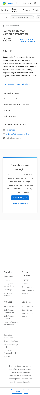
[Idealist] (8, 3)
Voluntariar (26, 10)
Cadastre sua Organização (9, 311)
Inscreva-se (27, 3)
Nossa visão (8, 277)
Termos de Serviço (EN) (11, 345)
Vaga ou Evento (10, 306)
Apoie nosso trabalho (8, 294)
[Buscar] (35, 3)
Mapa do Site (9, 356)
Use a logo (8, 290)
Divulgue (7, 280)
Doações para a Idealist (27, 314)
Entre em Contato (11, 341)
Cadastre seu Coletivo (9, 317)
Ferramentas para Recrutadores (11, 323)
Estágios (25, 283)
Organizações (27, 287)
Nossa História (27, 306)
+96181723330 (10, 130)
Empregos (26, 280)
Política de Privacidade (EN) (10, 351)
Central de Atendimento (9, 336)
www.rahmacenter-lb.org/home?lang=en (27, 40)
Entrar (18, 3)
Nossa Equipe (27, 310)
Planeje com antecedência (9, 285)
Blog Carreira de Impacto (28, 291)
